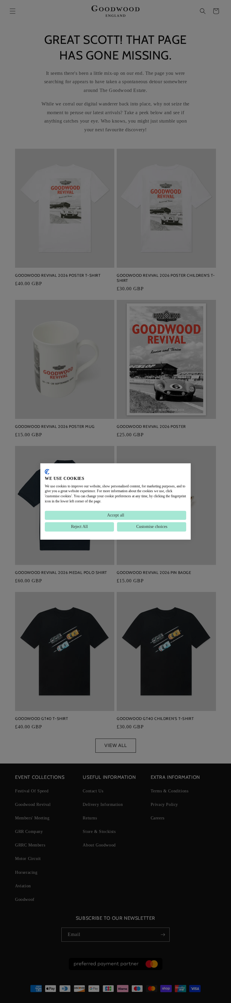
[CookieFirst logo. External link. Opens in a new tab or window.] (47, 471)
